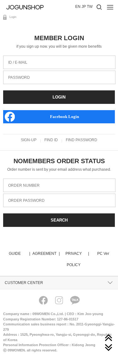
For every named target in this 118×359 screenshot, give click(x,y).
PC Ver (103, 253)
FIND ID (51, 140)
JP (83, 6)
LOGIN (59, 97)
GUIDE (19, 253)
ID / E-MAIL (15, 58)
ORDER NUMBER (21, 181)
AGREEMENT (45, 253)
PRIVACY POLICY (76, 259)
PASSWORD (16, 73)
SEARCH (59, 220)
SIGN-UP (29, 140)
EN (78, 6)
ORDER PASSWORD (24, 196)
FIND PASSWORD (81, 140)
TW (90, 6)
